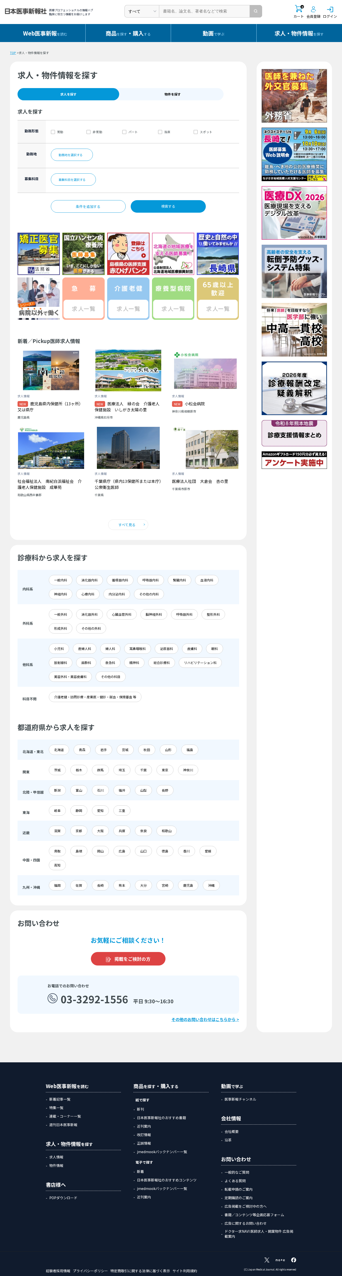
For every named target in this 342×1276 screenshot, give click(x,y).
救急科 (110, 662)
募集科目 (32, 178)
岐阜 (57, 810)
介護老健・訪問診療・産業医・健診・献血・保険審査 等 (95, 697)
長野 (165, 790)
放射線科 (60, 662)
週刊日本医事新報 (63, 1124)
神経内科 (60, 594)
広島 (122, 851)
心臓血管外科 (121, 614)
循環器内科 (120, 580)
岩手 (103, 749)
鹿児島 (188, 885)
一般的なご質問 (237, 1172)
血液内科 (206, 580)
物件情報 (56, 1165)
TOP (13, 53)
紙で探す (142, 1099)
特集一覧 (56, 1107)
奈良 (143, 830)
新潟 (57, 790)
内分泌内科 (117, 594)
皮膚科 (192, 648)
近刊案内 (144, 1126)
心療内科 (87, 594)
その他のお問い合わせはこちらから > (205, 1019)
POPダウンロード (63, 1197)
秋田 (146, 749)
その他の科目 (110, 676)
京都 (79, 830)
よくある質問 (235, 1180)
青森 (82, 749)
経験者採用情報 (58, 1270)
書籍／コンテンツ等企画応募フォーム (254, 1214)
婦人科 (110, 648)
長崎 (100, 885)
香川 (186, 851)
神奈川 (188, 770)
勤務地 (31, 153)
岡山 (100, 851)
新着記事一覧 (59, 1099)
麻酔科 (86, 662)
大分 (143, 885)
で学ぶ (213, 33)
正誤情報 (144, 1143)
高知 (57, 865)
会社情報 (231, 1118)
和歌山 (167, 830)
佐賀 (79, 885)
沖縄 (211, 885)
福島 (190, 749)
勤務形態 (32, 130)
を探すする (128, 33)
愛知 (100, 810)
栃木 (79, 770)
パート (133, 132)
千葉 (143, 770)
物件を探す (172, 94)
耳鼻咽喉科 (137, 648)
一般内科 (60, 580)
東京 (165, 770)
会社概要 (232, 1131)
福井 (122, 790)
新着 (140, 1171)
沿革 (228, 1139)
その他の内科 (149, 594)
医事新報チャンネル (240, 1099)
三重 (122, 810)
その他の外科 (91, 628)
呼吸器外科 (184, 614)
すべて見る (126, 524)
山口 (143, 851)
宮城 (125, 749)
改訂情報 (144, 1134)
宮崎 (165, 885)
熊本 (122, 885)
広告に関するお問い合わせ (246, 1223)
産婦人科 (84, 648)
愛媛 (208, 851)
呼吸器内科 (150, 580)
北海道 (59, 749)
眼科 (214, 648)
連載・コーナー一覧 (65, 1116)
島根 (79, 851)
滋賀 (57, 830)
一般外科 (60, 614)
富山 (79, 790)
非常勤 (97, 132)
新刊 (140, 1109)
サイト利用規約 (185, 1270)
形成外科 (60, 628)
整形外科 (213, 614)
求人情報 (56, 1156)
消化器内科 (89, 580)
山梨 (143, 790)
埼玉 (122, 770)
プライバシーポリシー (90, 1270)
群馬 (100, 770)
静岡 (79, 810)
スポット (206, 132)
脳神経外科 (154, 614)
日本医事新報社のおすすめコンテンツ (167, 1179)
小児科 (59, 648)
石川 (100, 790)
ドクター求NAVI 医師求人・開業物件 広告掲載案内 (259, 1234)
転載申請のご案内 (239, 1189)
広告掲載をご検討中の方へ (246, 1206)
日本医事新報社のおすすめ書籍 (161, 1117)
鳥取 (57, 851)
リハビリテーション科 (200, 662)
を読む (45, 33)
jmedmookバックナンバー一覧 (162, 1151)
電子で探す (144, 1162)
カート (298, 12)
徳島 (165, 851)
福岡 (57, 885)
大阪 (100, 830)
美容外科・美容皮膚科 (70, 676)
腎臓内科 (179, 580)
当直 (167, 132)
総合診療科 (161, 662)
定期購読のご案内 (239, 1197)
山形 (168, 749)
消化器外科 (89, 614)
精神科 (134, 662)
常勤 (60, 132)
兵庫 (122, 830)
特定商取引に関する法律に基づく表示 (140, 1270)
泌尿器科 (166, 648)
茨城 (57, 770)
